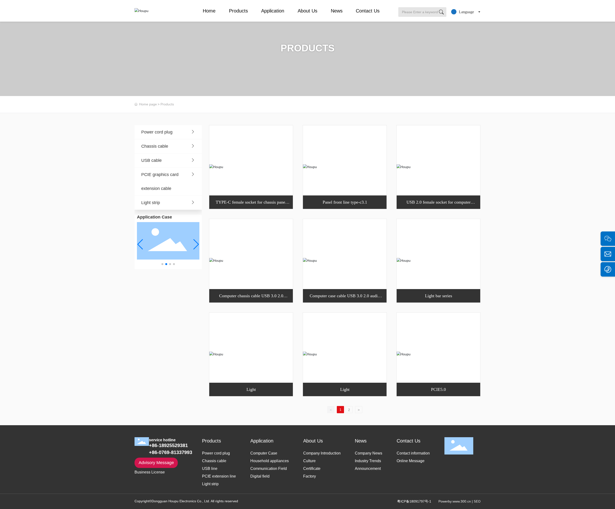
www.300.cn (462, 501)
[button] (162, 264)
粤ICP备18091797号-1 (414, 501)
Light (251, 389)
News (337, 10)
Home (209, 10)
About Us (307, 10)
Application (272, 10)
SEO (477, 501)
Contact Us (368, 10)
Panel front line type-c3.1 (345, 202)
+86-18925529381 (168, 445)
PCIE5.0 (438, 389)
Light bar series (438, 295)
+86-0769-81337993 (170, 452)
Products (238, 10)
